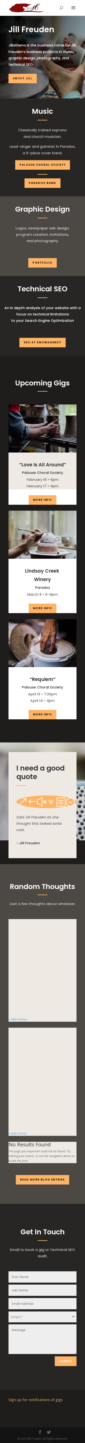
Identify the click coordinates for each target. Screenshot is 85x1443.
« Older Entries (17, 1019)
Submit (65, 1361)
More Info (42, 500)
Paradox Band (42, 183)
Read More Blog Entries (42, 1180)
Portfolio (42, 263)
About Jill (22, 78)
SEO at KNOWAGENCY (42, 342)
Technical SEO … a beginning (33, 1083)
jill (17, 973)
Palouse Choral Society (43, 165)
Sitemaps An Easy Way (28, 969)
